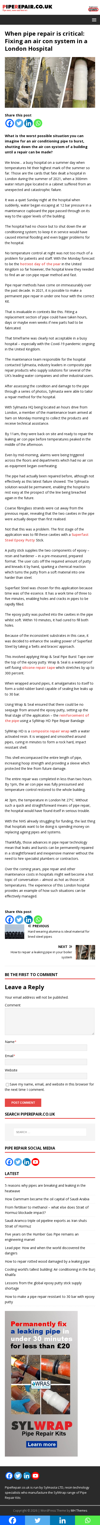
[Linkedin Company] (27, 1162)
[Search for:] (50, 1132)
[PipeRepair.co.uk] (50, 11)
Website (11, 1070)
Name (10, 1041)
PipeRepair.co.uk (17, 1487)
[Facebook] (9, 123)
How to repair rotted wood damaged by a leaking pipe (47, 1261)
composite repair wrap (50, 731)
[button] (93, 19)
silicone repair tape (38, 667)
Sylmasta (50, 1487)
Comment (13, 1005)
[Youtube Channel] (35, 1162)
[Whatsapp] (38, 123)
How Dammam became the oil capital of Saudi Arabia (47, 1199)
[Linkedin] (28, 123)
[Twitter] (19, 123)
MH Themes (79, 1510)
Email (9, 1055)
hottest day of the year (40, 264)
